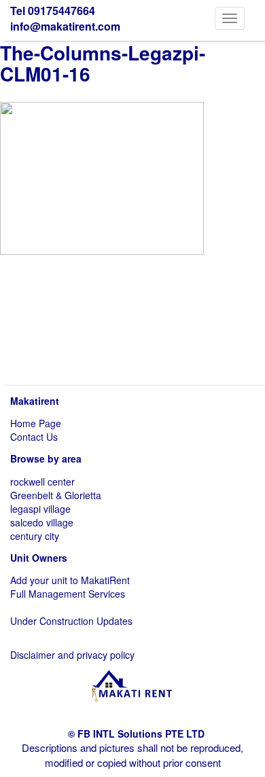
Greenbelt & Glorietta (55, 495)
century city (34, 536)
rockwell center (42, 481)
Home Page (35, 423)
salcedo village (41, 522)
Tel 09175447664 (52, 10)
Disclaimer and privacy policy (72, 655)
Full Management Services (67, 593)
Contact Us (34, 437)
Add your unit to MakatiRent (70, 580)
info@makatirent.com (65, 26)
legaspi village (40, 509)
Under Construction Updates (71, 621)
